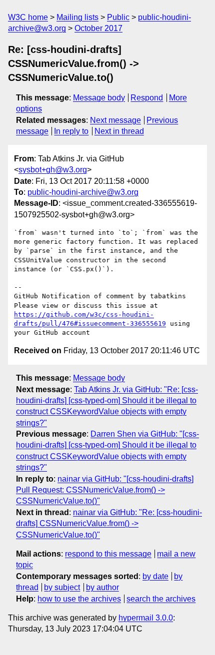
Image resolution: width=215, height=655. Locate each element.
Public (118, 17)
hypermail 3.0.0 (145, 618)
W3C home (28, 17)
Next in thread (119, 131)
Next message (115, 120)
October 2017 (98, 28)
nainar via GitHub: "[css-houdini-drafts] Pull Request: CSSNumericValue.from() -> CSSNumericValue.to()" (105, 490)
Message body (99, 97)
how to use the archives (79, 599)
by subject (62, 587)
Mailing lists (77, 17)
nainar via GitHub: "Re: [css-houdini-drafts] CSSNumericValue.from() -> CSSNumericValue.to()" (109, 523)
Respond (146, 97)
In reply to (71, 131)
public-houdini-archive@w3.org (83, 192)
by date (155, 576)
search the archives (161, 599)
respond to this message (108, 554)
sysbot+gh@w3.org (52, 169)
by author (102, 587)
